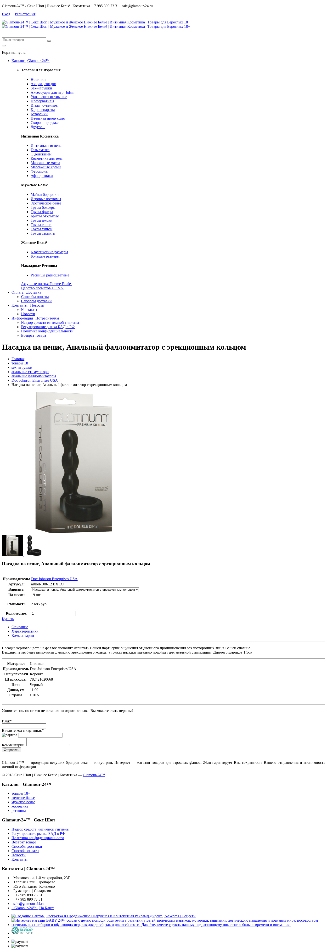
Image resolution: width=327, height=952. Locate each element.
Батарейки (39, 114)
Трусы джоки (41, 220)
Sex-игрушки (41, 88)
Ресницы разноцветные (50, 275)
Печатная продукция (48, 118)
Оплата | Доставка (26, 292)
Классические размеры (49, 252)
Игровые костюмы (46, 199)
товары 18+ (20, 363)
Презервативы (42, 101)
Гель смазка (40, 150)
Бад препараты (43, 110)
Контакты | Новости (27, 305)
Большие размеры (45, 256)
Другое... (38, 127)
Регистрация (25, 14)
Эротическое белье (46, 203)
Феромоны (39, 171)
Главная (17, 359)
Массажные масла (45, 163)
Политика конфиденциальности (47, 331)
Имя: (7, 721)
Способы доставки (36, 301)
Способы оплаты (35, 297)
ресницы (18, 811)
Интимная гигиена (46, 145)
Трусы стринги (43, 233)
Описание (19, 627)
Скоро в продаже (44, 123)
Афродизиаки (42, 176)
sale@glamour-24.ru (27, 904)
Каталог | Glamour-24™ (30, 61)
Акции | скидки (43, 84)
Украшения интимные (49, 97)
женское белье (23, 798)
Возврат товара (33, 335)
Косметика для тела (46, 158)
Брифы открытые (45, 216)
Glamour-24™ (94, 775)
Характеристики (25, 631)
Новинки (38, 79)
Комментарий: (13, 745)
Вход (6, 14)
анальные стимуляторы (30, 372)
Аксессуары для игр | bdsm (52, 92)
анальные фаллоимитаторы (33, 376)
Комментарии (22, 635)
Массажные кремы (46, 167)
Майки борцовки (45, 195)
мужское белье (23, 802)
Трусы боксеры (43, 207)
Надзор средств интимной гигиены (50, 322)
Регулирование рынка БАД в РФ (48, 327)
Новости (28, 314)
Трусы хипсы (41, 229)
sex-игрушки (21, 367)
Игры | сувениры (44, 105)
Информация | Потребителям (35, 318)
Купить (8, 619)
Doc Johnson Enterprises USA (34, 380)
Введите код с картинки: (23, 730)
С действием (41, 154)
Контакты (29, 310)
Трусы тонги (41, 225)
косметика (19, 806)
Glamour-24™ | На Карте (32, 908)
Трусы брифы (42, 212)
